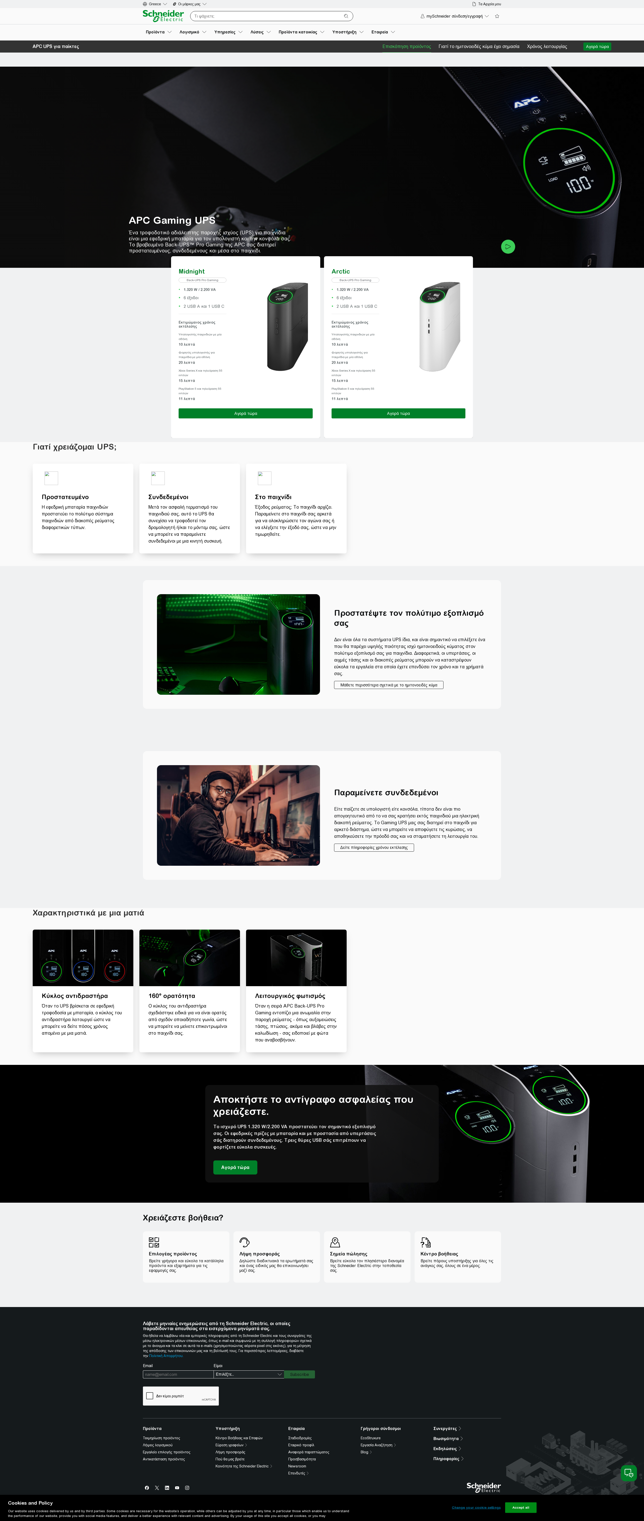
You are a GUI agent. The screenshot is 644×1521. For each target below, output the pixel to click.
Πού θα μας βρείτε (230, 1459)
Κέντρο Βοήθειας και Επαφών (239, 1438)
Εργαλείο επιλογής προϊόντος (166, 1452)
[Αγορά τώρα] (597, 46)
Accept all (520, 1507)
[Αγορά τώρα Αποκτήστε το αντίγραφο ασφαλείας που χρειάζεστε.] (235, 1167)
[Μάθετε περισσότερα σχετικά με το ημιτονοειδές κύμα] (389, 685)
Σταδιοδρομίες (300, 1438)
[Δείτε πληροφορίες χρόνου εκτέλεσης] (374, 848)
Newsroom (297, 1466)
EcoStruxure (371, 1438)
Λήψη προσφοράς (230, 1452)
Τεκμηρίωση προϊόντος (161, 1438)
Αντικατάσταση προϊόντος (164, 1459)
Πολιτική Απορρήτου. (166, 1356)
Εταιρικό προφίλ (301, 1445)
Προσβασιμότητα (302, 1459)
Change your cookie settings (476, 1507)
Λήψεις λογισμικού (158, 1445)
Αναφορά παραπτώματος (308, 1452)
